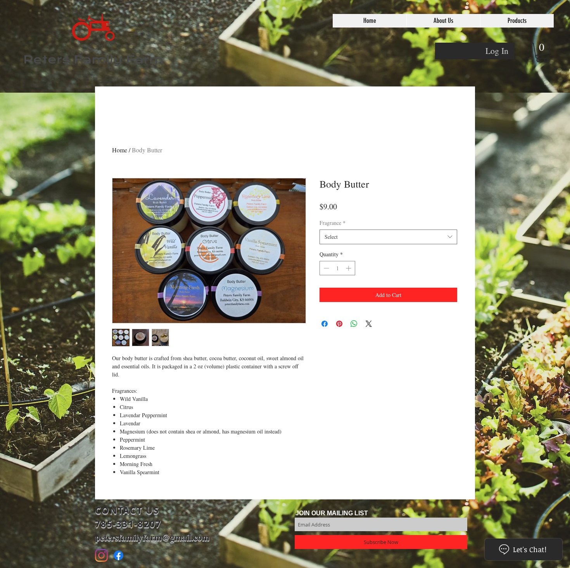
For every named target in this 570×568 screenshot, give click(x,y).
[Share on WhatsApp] (354, 323)
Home (119, 150)
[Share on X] (368, 323)
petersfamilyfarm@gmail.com (152, 537)
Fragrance (332, 222)
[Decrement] (325, 268)
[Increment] (349, 268)
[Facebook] (118, 555)
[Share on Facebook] (324, 323)
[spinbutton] (337, 268)
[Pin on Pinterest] (339, 323)
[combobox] (388, 237)
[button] (443, 21)
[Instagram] (101, 555)
